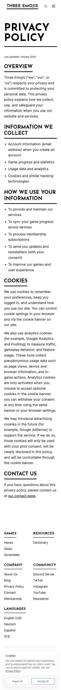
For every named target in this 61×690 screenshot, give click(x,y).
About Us (10, 574)
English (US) (13, 618)
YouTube (39, 592)
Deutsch (10, 624)
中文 (7, 636)
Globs (8, 549)
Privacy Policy (14, 586)
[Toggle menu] (53, 6)
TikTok (38, 580)
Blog (7, 580)
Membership (13, 598)
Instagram (40, 586)
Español (9, 630)
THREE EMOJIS (22, 6)
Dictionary (40, 542)
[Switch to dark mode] (45, 6)
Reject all (17, 681)
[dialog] (30, 669)
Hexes (8, 542)
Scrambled (11, 555)
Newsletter (41, 598)
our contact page (21, 496)
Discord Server (43, 574)
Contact (10, 592)
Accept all (43, 681)
